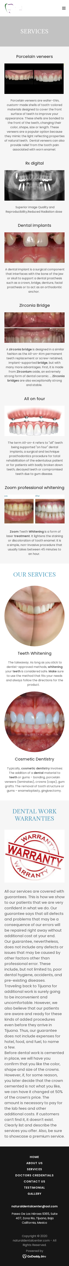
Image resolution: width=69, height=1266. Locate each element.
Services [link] (34, 1169)
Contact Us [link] (34, 1181)
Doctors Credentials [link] (34, 1175)
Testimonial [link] (34, 1187)
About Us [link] (34, 1163)
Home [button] (34, 1157)
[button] (64, 8)
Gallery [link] (34, 1194)
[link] (13, 8)
